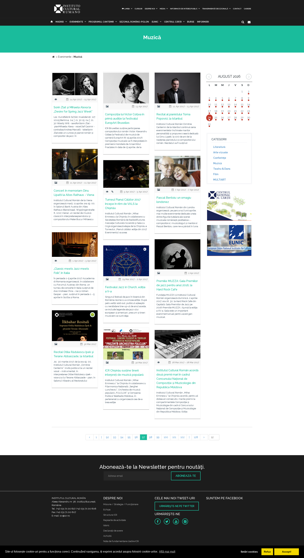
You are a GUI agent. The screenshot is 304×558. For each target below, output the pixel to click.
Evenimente (76, 22)
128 (196, 437)
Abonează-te (186, 475)
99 (158, 437)
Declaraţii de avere (113, 530)
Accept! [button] (286, 551)
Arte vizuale (220, 152)
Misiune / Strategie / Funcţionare (120, 504)
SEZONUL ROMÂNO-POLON (134, 22)
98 (150, 437)
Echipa (106, 509)
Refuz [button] (267, 551)
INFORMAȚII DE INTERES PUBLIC (183, 9)
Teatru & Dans (221, 168)
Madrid (60, 22)
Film (215, 174)
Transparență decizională (215, 9)
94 (122, 437)
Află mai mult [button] (167, 551)
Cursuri (138, 9)
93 (114, 437)
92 (107, 437)
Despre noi (150, 9)
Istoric (106, 525)
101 (174, 437)
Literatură (219, 147)
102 (182, 437)
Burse (190, 22)
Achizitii (107, 536)
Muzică (217, 163)
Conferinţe (219, 157)
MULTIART (219, 179)
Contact (237, 9)
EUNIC (155, 22)
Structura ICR (110, 515)
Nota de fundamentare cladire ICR (121, 541)
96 (136, 437)
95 (129, 437)
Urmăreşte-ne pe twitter (176, 506)
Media (162, 9)
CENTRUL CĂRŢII (173, 22)
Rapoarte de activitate (114, 520)
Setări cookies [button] (249, 551)
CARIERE (247, 9)
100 (166, 437)
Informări (203, 22)
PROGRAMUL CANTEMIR (101, 22)
